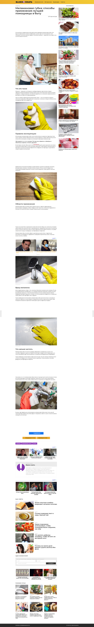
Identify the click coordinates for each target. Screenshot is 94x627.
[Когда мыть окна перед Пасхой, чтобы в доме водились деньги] (50, 589)
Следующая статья (42, 437)
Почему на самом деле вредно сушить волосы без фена (45, 547)
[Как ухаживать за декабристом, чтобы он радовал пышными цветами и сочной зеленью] (69, 55)
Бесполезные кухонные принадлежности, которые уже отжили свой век (67, 106)
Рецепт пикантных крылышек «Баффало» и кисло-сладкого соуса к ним (68, 91)
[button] (78, 2)
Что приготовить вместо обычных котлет (68, 33)
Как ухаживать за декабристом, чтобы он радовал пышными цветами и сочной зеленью (67, 62)
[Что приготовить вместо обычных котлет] (69, 27)
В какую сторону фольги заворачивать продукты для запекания (66, 135)
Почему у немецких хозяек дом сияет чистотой (67, 76)
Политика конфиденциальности (22, 625)
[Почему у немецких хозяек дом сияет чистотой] (69, 70)
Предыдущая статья (30, 437)
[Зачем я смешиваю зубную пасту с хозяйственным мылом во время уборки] (50, 607)
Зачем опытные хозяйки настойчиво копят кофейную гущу (36, 615)
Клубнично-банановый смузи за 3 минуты (68, 150)
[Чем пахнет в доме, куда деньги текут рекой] (69, 13)
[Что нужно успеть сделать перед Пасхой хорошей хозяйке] (36, 589)
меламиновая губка (26, 443)
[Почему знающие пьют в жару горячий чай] (24, 516)
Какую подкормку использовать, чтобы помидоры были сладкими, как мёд (45, 526)
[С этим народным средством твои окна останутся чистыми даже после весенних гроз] (21, 607)
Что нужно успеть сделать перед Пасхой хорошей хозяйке (36, 597)
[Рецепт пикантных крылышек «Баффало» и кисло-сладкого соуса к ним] (69, 84)
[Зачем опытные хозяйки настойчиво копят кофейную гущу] (36, 607)
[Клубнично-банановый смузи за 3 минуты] (69, 143)
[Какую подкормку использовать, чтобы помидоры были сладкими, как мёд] (24, 527)
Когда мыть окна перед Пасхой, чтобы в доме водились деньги (50, 598)
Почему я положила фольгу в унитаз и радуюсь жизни (20, 597)
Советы (63, 2)
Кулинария (56, 2)
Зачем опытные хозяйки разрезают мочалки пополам (46, 503)
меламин (18, 443)
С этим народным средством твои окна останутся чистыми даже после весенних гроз (21, 616)
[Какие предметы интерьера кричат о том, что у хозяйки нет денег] (69, 114)
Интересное (48, 2)
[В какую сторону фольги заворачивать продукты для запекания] (69, 128)
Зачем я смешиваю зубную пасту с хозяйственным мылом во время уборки (49, 616)
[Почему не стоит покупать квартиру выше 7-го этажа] (69, 41)
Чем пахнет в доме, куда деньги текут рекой (67, 19)
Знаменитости (39, 2)
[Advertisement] (36, 46)
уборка (34, 443)
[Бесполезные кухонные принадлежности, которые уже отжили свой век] (69, 99)
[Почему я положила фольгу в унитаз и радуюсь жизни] (21, 589)
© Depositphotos (17, 85)
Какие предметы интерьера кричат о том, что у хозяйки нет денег (68, 121)
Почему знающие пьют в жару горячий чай (44, 514)
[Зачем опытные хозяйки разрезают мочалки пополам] (24, 505)
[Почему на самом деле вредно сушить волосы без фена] (24, 548)
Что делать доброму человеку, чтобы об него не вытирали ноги (45, 536)
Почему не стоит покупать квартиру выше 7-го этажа (68, 47)
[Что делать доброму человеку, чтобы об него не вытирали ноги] (24, 537)
